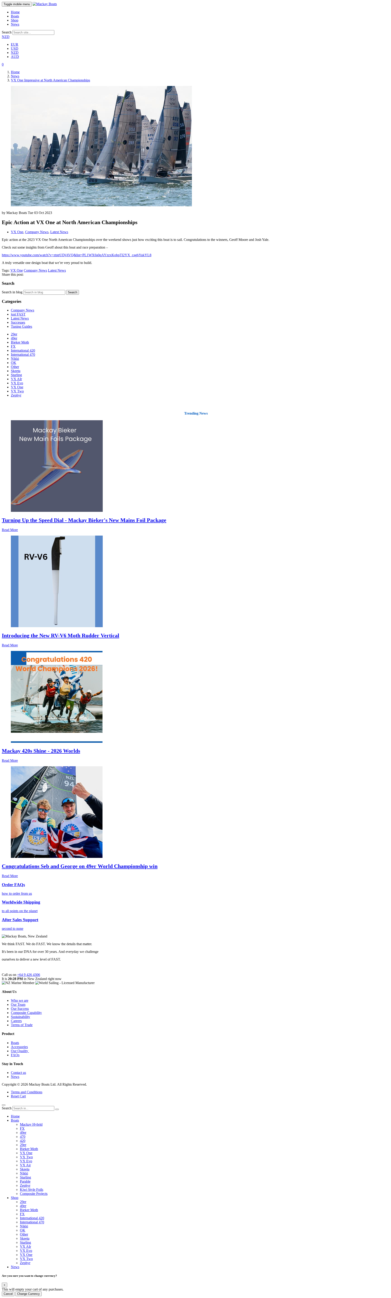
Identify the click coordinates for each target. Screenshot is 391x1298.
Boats (15, 16)
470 (22, 1137)
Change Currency (28, 1294)
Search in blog (12, 292)
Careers (16, 1021)
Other (15, 367)
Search (7, 32)
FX (13, 346)
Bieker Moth (20, 342)
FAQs (15, 1055)
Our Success (20, 1009)
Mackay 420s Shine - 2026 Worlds (41, 751)
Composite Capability (26, 1013)
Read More (10, 530)
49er (14, 338)
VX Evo (17, 383)
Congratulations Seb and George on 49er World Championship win (79, 866)
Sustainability (20, 1017)
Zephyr (16, 395)
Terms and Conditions (26, 1092)
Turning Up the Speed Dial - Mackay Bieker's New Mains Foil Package (84, 520)
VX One (17, 232)
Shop (14, 20)
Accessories (19, 1047)
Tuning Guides (21, 326)
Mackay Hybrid (31, 1124)
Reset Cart (18, 1096)
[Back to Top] (3, 1105)
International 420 (23, 350)
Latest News (59, 232)
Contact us (18, 1073)
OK (13, 363)
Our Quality (20, 1051)
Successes (18, 322)
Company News (36, 232)
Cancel (8, 1294)
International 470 (23, 354)
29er (14, 334)
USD (14, 48)
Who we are (19, 1000)
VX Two (17, 391)
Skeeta (15, 371)
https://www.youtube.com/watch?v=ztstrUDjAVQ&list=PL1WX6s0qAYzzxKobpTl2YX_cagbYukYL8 (76, 255)
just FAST (18, 314)
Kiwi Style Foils (31, 1189)
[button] (3, 64)
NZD (6, 37)
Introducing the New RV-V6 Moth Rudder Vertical (60, 635)
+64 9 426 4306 (28, 975)
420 (22, 1141)
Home (15, 12)
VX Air (25, 1165)
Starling (16, 375)
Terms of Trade (22, 1025)
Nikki (15, 359)
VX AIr (16, 379)
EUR (14, 44)
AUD (15, 57)
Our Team (18, 1004)
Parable (25, 1181)
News (15, 24)
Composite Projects (34, 1194)
